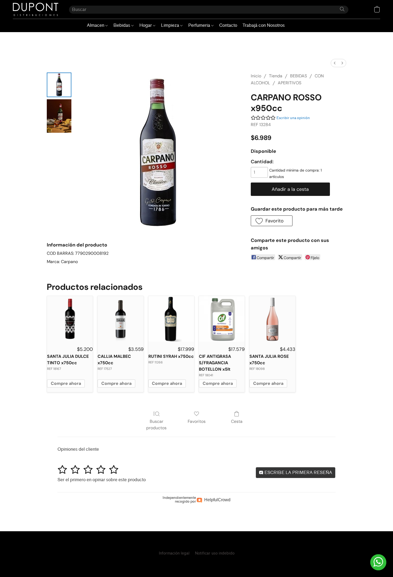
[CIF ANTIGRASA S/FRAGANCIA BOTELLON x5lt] (222, 319)
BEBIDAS (298, 76)
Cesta (236, 421)
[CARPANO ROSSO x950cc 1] (59, 116)
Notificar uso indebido (214, 553)
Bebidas (122, 25)
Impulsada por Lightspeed (196, 562)
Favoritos (197, 421)
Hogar (146, 25)
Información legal (174, 553)
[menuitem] (334, 63)
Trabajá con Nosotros (263, 25)
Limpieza (170, 25)
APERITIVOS (289, 83)
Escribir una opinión (293, 118)
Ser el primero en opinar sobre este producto (101, 479)
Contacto (228, 25)
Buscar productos (156, 425)
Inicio (256, 76)
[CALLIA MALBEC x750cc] (120, 319)
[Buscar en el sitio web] (342, 9)
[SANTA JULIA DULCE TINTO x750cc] (70, 319)
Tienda (275, 76)
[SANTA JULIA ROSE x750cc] (272, 319)
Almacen (96, 25)
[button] (35, 9)
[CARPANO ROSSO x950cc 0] (59, 85)
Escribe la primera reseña (297, 472)
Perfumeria (199, 25)
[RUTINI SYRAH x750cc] (171, 319)
